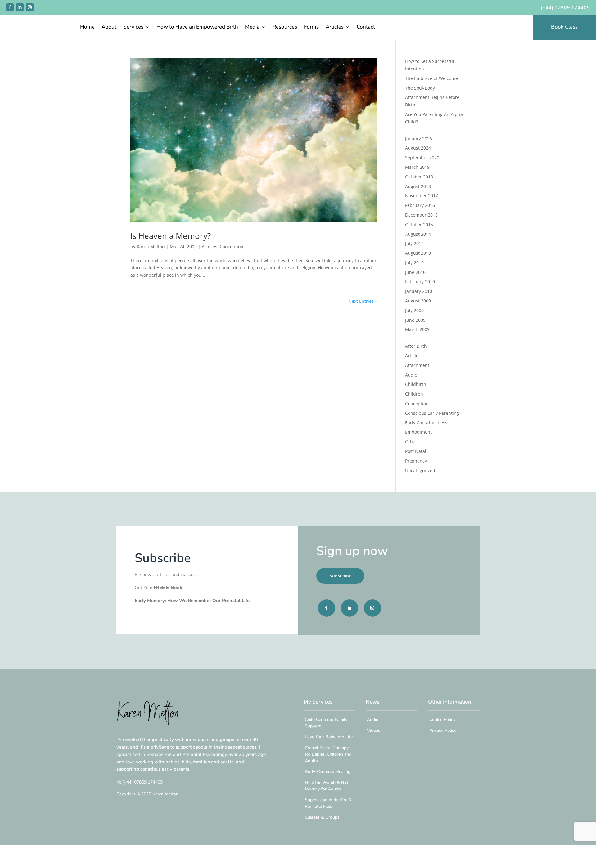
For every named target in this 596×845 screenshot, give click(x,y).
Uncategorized (420, 470)
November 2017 (421, 196)
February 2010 (420, 281)
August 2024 (418, 148)
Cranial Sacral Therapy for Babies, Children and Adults (328, 754)
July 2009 (414, 310)
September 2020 (422, 157)
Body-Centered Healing (327, 772)
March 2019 (417, 167)
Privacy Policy (442, 730)
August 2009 (418, 301)
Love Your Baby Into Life (329, 737)
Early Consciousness (426, 423)
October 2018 (419, 177)
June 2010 (415, 272)
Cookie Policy (442, 719)
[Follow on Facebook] (10, 7)
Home (87, 27)
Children (414, 394)
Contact (366, 27)
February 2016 (420, 205)
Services (133, 27)
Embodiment (418, 432)
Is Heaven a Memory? (170, 235)
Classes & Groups (322, 817)
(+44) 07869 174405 (565, 7)
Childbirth (415, 384)
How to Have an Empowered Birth (197, 27)
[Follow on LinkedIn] (20, 7)
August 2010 (418, 253)
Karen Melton (151, 246)
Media (252, 27)
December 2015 (421, 215)
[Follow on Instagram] (30, 7)
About (109, 27)
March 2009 (417, 329)
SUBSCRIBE (340, 576)
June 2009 (415, 320)
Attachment (417, 365)
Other (411, 442)
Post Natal (415, 451)
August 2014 (418, 234)
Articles (335, 27)
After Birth (416, 346)
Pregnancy (416, 461)
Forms (311, 27)
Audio (411, 375)
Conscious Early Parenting (432, 413)
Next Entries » (362, 301)
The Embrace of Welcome (431, 78)
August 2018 (418, 186)
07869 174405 (142, 782)
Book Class (564, 26)
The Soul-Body (420, 88)
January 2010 (418, 291)
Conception (231, 246)
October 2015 (419, 224)
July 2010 (414, 263)
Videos (373, 730)
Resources (285, 27)
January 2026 (418, 138)
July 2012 (414, 243)
